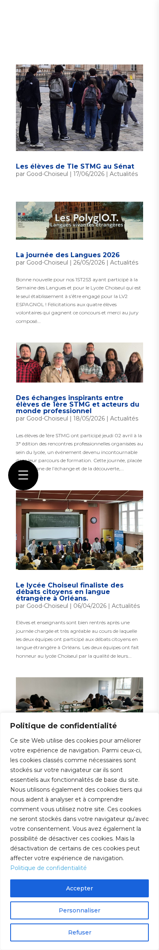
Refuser (79, 932)
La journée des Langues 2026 (68, 255)
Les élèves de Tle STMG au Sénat (75, 166)
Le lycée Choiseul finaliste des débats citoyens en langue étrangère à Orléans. (70, 591)
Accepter (79, 888)
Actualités (124, 174)
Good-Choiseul (47, 174)
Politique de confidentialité (48, 868)
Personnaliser (79, 910)
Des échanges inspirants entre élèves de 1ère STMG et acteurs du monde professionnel (77, 404)
